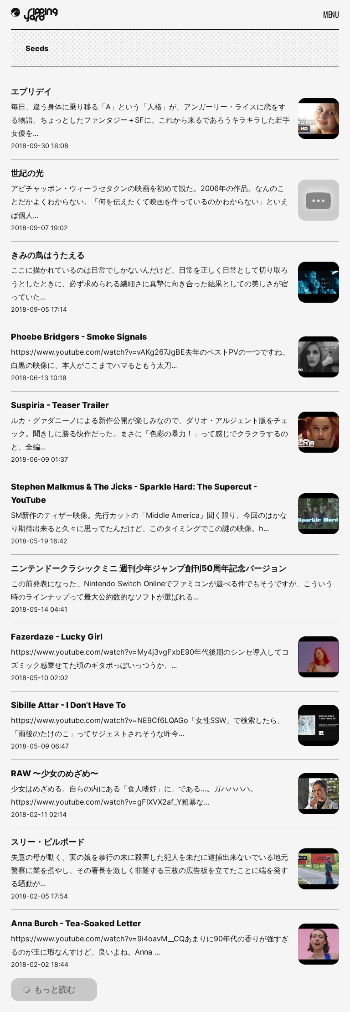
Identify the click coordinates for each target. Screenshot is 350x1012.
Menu (331, 14)
